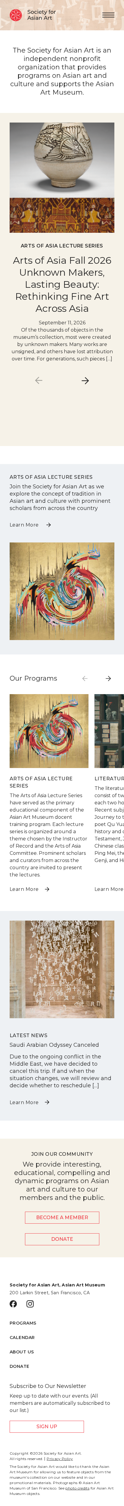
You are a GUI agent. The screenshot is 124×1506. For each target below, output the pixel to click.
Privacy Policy (60, 1459)
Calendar (22, 1337)
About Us (22, 1352)
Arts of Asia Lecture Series (62, 246)
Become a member (62, 1217)
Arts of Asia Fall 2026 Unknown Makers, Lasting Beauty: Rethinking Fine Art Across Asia (62, 284)
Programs (23, 1323)
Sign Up (46, 1426)
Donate (62, 1239)
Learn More (25, 525)
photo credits (77, 1488)
